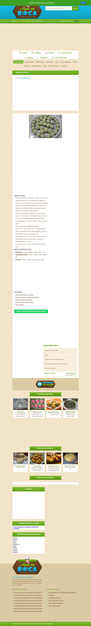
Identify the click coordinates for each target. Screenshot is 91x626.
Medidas (30, 57)
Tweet (76, 21)
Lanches (75, 62)
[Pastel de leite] (37, 458)
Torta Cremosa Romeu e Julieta (24, 295)
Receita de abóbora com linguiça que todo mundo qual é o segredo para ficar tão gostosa (29, 600)
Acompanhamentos (29, 62)
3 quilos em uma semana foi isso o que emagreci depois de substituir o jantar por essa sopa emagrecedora (29, 597)
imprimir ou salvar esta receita (45, 384)
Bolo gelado (21, 411)
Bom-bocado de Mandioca (54, 465)
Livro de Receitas (61, 57)
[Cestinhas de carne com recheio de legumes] (53, 404)
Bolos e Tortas (49, 62)
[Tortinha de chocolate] (70, 404)
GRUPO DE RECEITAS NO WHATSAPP (31, 311)
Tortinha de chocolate (70, 411)
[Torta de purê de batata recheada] (70, 458)
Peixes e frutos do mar (54, 65)
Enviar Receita (67, 52)
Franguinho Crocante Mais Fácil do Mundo (27, 297)
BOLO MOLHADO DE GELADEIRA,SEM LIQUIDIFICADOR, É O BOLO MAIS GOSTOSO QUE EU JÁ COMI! (64, 592)
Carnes (57, 62)
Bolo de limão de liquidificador (56, 603)
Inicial (25, 52)
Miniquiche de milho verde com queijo (21, 465)
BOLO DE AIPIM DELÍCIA (55, 597)
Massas (45, 65)
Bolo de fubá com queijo (54, 605)
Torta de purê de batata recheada (70, 465)
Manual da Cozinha (36, 65)
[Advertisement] (45, 38)
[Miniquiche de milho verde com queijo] (20, 458)
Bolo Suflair (51, 595)
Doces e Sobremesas (66, 62)
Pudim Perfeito (19, 304)
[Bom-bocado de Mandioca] (53, 458)
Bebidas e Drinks (40, 62)
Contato (51, 52)
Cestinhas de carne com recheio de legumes (54, 411)
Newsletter (44, 57)
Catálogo (38, 52)
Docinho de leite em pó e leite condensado (37, 411)
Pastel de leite (37, 465)
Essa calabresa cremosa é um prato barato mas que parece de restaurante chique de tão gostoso (29, 611)
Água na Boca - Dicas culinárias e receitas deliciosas (27, 9)
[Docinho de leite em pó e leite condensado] (37, 404)
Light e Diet (27, 65)
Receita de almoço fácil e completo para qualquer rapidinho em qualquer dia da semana (29, 605)
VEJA (83, 3)
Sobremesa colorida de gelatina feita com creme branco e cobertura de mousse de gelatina (29, 595)
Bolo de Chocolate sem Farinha (56, 600)
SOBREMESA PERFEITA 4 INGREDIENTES (44, 3)
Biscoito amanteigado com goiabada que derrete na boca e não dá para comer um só (29, 603)
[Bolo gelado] (20, 404)
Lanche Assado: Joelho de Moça (24, 302)
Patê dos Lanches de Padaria (23, 299)
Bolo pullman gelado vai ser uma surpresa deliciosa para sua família (29, 608)
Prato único (64, 65)
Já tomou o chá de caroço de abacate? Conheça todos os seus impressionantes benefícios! (29, 592)
